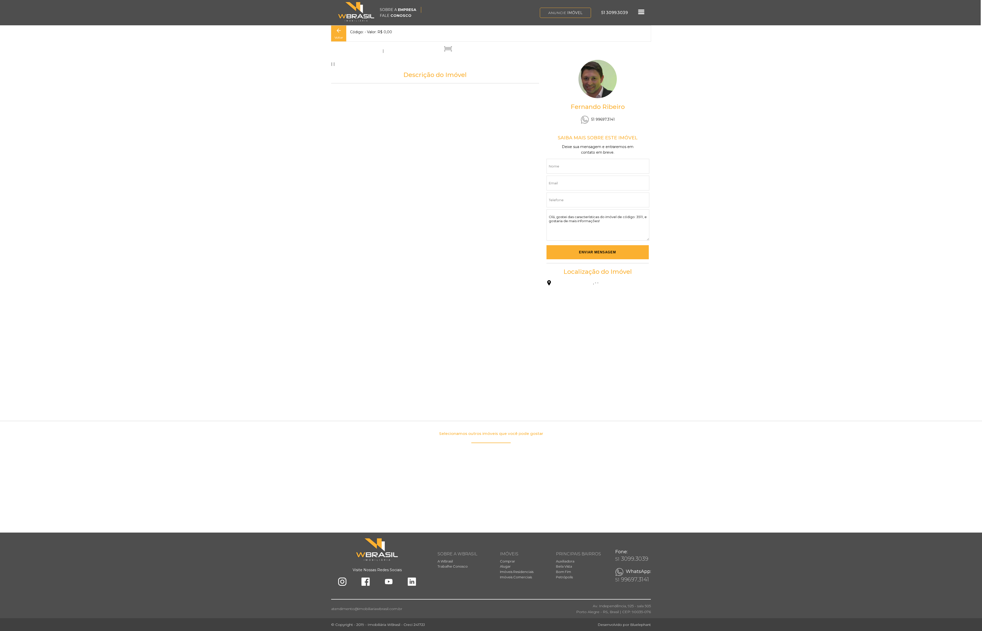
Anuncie (565, 12)
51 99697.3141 (603, 119)
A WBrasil (445, 561)
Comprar (507, 561)
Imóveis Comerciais (516, 577)
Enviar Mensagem (597, 252)
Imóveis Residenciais (516, 572)
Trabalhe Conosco (453, 566)
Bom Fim (563, 572)
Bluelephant (640, 625)
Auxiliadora (565, 561)
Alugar (505, 566)
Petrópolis (564, 577)
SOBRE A (398, 9)
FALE (395, 15)
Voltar (338, 37)
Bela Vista (564, 566)
